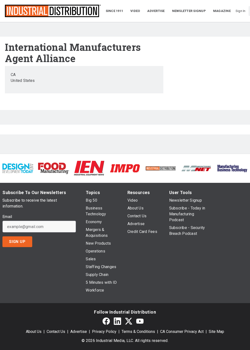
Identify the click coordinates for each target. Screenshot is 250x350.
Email (7, 217)
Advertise (78, 331)
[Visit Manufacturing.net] (196, 168)
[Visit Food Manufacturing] (53, 168)
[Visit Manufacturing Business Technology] (232, 168)
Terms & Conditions (138, 331)
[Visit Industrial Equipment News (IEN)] (89, 168)
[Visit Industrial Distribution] (160, 168)
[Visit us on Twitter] (128, 321)
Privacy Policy (104, 331)
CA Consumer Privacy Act (182, 331)
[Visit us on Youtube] (140, 321)
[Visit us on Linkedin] (117, 321)
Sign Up (17, 241)
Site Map (216, 331)
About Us (34, 331)
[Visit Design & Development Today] (17, 168)
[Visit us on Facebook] (106, 321)
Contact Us (56, 331)
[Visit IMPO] (125, 168)
